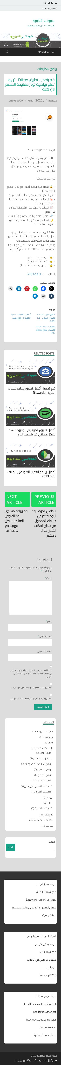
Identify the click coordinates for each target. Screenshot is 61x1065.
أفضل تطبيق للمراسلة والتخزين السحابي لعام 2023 (46, 317)
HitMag (52, 1061)
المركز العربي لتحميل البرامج (41, 936)
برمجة (50, 797)
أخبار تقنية (48, 736)
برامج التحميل (44, 769)
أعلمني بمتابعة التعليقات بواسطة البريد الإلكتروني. (31, 687)
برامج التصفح (45, 774)
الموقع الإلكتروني (44, 651)
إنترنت (50, 742)
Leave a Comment (20, 100)
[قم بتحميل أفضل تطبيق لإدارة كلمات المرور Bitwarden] (30, 372)
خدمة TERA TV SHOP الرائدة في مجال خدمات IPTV (45, 329)
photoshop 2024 (47, 975)
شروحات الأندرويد (43, 21)
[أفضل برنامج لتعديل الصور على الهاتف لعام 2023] (30, 456)
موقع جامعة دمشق (45, 1035)
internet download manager (41, 1019)
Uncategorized (40, 731)
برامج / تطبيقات (47, 69)
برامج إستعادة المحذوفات (38, 763)
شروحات (49, 814)
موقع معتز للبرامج (46, 884)
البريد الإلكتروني (45, 636)
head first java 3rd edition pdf (40, 1003)
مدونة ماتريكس (47, 951)
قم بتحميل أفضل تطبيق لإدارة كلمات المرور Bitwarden (31, 390)
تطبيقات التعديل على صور (38, 786)
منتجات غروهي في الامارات (41, 959)
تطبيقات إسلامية (43, 780)
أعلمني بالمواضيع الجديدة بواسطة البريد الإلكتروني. (31, 698)
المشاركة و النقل (42, 758)
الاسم (49, 621)
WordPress (34, 1061)
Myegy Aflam (49, 915)
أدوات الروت (46, 752)
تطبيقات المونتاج (43, 791)
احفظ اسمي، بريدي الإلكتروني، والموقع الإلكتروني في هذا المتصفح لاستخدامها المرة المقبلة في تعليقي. (31, 673)
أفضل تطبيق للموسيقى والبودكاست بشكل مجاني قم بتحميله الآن (32, 432)
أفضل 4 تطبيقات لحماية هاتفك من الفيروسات (21, 316)
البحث (52, 841)
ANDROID (34, 274)
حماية (50, 803)
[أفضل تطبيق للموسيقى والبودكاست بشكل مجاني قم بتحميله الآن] (30, 414)
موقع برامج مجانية (46, 996)
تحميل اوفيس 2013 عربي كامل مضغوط (34, 907)
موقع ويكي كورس (45, 944)
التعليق (48, 578)
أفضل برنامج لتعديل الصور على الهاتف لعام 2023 (31, 474)
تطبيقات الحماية (43, 808)
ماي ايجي (51, 967)
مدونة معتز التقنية (46, 891)
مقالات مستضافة (43, 820)
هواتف (49, 825)
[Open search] (7, 52)
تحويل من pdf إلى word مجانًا (41, 899)
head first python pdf (44, 1011)
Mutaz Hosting (48, 1027)
